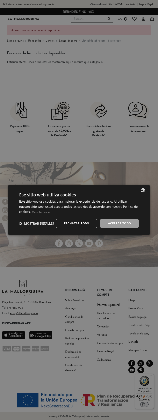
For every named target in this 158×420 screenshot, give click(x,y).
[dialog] (79, 210)
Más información (41, 212)
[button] (36, 223)
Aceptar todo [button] (119, 223)
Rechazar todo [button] (76, 223)
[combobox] (143, 190)
